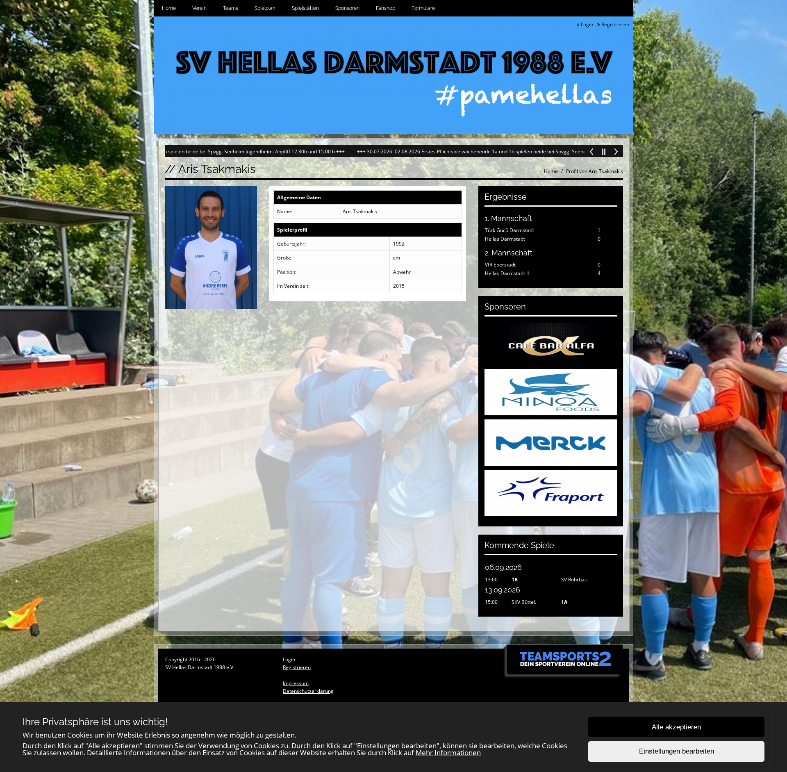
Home (169, 8)
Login (586, 24)
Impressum (296, 683)
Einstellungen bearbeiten (676, 752)
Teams (230, 8)
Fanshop (385, 8)
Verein (199, 8)
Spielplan (265, 8)
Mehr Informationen (448, 752)
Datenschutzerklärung (308, 691)
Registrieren (614, 24)
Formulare (423, 8)
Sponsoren (347, 8)
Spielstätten (305, 8)
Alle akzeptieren (676, 727)
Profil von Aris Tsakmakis (594, 171)
